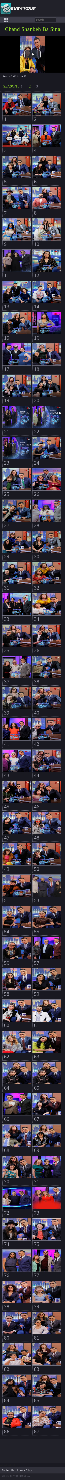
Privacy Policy (24, 1470)
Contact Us (8, 1470)
